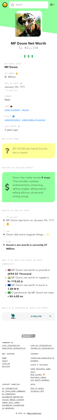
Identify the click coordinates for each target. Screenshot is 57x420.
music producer (12, 110)
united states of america (33, 120)
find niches (36, 374)
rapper (25, 110)
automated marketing (12, 397)
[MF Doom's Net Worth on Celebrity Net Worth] (50, 316)
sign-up (6, 363)
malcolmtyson (34, 413)
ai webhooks (8, 408)
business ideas (38, 377)
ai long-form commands (13, 391)
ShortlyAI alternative (13, 348)
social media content (13, 400)
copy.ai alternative (41, 345)
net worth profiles (40, 380)
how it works (37, 388)
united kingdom (12, 120)
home (4, 358)
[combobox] (28, 4)
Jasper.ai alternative (42, 348)
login (5, 361)
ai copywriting (10, 388)
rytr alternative (11, 345)
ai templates (8, 394)
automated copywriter (13, 405)
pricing (6, 366)
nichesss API (37, 391)
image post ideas (11, 402)
